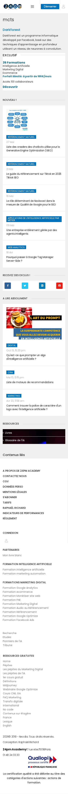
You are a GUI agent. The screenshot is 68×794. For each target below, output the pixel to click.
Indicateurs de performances (23, 513)
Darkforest (11, 29)
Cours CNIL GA (12, 693)
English (7, 725)
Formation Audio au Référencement (26, 608)
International (11, 705)
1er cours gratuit (13, 677)
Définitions (9, 681)
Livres (8, 433)
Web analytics (16, 247)
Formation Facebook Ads (18, 620)
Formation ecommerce (18, 592)
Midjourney (10, 685)
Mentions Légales (15, 492)
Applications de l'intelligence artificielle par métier (33, 219)
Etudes (7, 637)
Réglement (10, 518)
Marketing (14, 395)
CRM (10, 372)
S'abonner (10, 497)
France (7, 717)
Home (7, 661)
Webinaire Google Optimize (20, 689)
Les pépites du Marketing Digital (23, 669)
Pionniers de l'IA (12, 641)
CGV (6, 481)
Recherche (10, 633)
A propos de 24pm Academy (21, 471)
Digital (12, 345)
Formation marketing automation (24, 573)
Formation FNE (12, 600)
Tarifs (7, 502)
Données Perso (13, 486)
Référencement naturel (21, 137)
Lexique (7, 721)
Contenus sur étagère (17, 713)
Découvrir (10, 87)
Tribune (7, 645)
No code (8, 709)
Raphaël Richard (14, 508)
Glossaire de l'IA (14, 440)
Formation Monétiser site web (21, 596)
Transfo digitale (13, 701)
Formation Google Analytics (20, 588)
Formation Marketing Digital (20, 604)
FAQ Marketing (12, 697)
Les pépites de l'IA (14, 673)
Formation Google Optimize (20, 616)
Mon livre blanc (12, 555)
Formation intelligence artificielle (23, 569)
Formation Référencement (20, 612)
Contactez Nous (14, 476)
